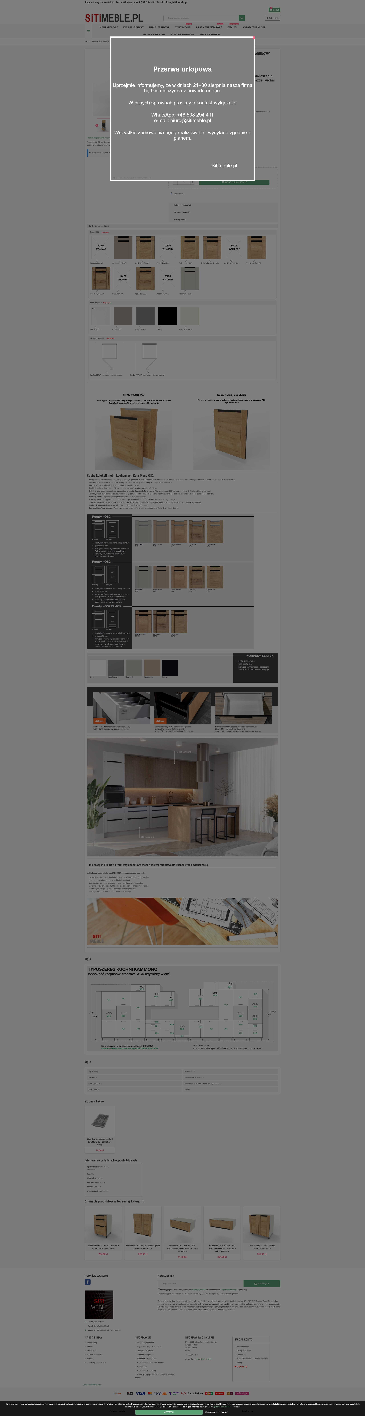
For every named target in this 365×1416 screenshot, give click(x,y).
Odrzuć (225, 1412)
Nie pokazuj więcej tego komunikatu (133, 178)
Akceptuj (169, 1412)
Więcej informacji (212, 1412)
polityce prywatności (222, 1407)
